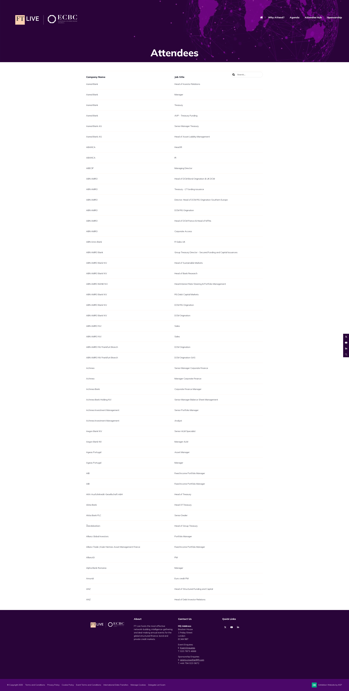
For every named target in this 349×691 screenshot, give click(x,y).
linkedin (238, 627)
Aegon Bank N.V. (94, 431)
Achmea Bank (93, 389)
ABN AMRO (92, 178)
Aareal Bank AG (94, 126)
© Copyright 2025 (15, 685)
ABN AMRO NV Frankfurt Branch (102, 347)
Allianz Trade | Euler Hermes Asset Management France (113, 547)
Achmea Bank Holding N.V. (99, 399)
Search (233, 74)
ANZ (88, 589)
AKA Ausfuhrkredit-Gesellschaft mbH (104, 494)
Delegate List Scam (156, 685)
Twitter (323, 8)
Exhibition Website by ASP (330, 685)
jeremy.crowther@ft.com (192, 659)
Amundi (90, 578)
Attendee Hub (313, 17)
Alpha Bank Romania (96, 568)
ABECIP (90, 168)
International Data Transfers (115, 685)
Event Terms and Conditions (88, 685)
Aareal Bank (92, 84)
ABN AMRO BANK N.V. (97, 284)
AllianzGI (90, 557)
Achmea (90, 368)
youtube (231, 627)
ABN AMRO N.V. (94, 326)
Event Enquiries (187, 647)
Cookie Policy (68, 685)
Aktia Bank (91, 504)
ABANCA (90, 147)
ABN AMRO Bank (94, 252)
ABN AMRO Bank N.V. (96, 262)
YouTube (329, 8)
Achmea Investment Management (102, 410)
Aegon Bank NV (94, 441)
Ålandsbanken (93, 525)
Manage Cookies (138, 685)
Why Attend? (276, 17)
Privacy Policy (53, 685)
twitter (225, 627)
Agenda (294, 17)
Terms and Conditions (35, 685)
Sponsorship (334, 17)
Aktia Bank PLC (93, 515)
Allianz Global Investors (97, 536)
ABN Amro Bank (94, 241)
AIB (88, 473)
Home (261, 17)
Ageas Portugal (93, 452)
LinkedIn (335, 8)
